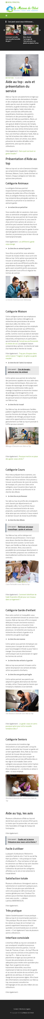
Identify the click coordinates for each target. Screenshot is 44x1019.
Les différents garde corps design (20, 243)
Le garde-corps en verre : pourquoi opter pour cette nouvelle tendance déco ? (22, 726)
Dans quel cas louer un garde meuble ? (21, 152)
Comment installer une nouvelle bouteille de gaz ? (13, 39)
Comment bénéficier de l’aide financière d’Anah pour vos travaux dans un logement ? (21, 597)
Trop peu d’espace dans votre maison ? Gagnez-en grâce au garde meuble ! (21, 356)
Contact (16, 1009)
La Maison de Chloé (27, 1013)
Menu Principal (13, 2)
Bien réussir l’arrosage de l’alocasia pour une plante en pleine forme (30, 40)
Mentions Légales (24, 1009)
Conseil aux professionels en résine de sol (22, 342)
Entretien (10, 78)
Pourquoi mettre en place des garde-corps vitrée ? (22, 457)
